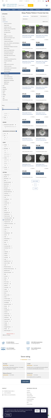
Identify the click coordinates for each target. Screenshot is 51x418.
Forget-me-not (8, 221)
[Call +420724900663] (4, 1)
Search (30, 5)
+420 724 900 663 (7, 393)
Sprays (6, 306)
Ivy (5, 250)
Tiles (4, 96)
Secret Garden (8, 300)
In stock (6, 113)
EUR (39, 1)
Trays (5, 62)
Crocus (6, 204)
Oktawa (6, 169)
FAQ (27, 402)
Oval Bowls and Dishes (8, 53)
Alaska (6, 145)
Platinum (6, 285)
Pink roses (7, 283)
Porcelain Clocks (7, 32)
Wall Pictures (6, 82)
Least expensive (34, 16)
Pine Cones (7, 282)
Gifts (4, 93)
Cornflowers (7, 199)
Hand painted (7, 238)
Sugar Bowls (6, 25)
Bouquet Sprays (8, 189)
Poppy (6, 289)
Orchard (6, 276)
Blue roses (7, 186)
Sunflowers (7, 317)
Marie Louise (7, 156)
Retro (6, 293)
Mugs (5, 34)
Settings (8, 415)
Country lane (7, 203)
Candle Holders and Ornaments (10, 68)
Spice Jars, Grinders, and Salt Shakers (11, 43)
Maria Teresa (7, 154)
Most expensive (44, 16)
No (5, 135)
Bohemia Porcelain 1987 (10, 124)
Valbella (6, 325)
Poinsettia (7, 287)
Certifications (29, 401)
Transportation (30, 396)
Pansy (6, 278)
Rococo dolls (7, 295)
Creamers (6, 57)
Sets (4, 16)
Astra (6, 146)
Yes (6, 133)
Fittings (4, 94)
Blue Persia (7, 184)
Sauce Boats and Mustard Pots (10, 59)
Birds (6, 180)
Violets (6, 328)
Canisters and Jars (7, 27)
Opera (6, 161)
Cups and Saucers (7, 69)
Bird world (7, 178)
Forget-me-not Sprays (9, 223)
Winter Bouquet (8, 330)
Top (36, 188)
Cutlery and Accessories (9, 64)
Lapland (6, 253)
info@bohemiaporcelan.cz (9, 391)
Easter (4, 91)
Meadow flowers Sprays (10, 268)
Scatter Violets (8, 298)
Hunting (4, 87)
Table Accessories (7, 66)
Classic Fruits (7, 195)
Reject (37, 411)
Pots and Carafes (7, 39)
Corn (6, 197)
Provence (7, 291)
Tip (5, 119)
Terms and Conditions (31, 397)
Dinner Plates (6, 75)
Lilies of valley (8, 263)
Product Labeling (30, 399)
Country (6, 201)
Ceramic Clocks (7, 30)
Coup (6, 152)
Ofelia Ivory (7, 160)
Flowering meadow (9, 218)
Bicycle (6, 176)
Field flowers (7, 214)
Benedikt (7, 148)
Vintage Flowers (8, 327)
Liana (6, 259)
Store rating (25, 356)
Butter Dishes (6, 48)
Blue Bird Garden (8, 182)
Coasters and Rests (8, 61)
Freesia (6, 225)
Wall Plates (6, 84)
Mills (6, 274)
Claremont (7, 193)
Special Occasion (8, 304)
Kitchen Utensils (7, 45)
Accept (43, 411)
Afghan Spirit (7, 174)
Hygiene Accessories (8, 36)
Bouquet (6, 188)
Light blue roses (8, 261)
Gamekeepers (8, 233)
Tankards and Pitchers (8, 41)
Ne (5, 139)
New (6, 117)
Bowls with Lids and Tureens (9, 55)
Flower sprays (8, 216)
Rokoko (6, 163)
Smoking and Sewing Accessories (10, 46)
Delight (6, 208)
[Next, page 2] (35, 185)
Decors (4, 18)
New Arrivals (5, 100)
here (24, 411)
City (6, 150)
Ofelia (6, 158)
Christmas (5, 89)
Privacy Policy (29, 404)
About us (27, 1)
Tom (6, 165)
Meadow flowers (8, 266)
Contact (21, 1)
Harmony (6, 240)
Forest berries (8, 220)
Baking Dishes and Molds (9, 80)
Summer (6, 312)
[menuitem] (3, 10)
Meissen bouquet (8, 272)
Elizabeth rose (8, 212)
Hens (6, 242)
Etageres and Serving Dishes (9, 29)
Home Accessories (8, 23)
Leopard (6, 255)
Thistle (6, 323)
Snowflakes (7, 302)
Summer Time (8, 315)
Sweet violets (7, 319)
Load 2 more (35, 181)
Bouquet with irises (9, 191)
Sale (3, 98)
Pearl (6, 280)
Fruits (6, 229)
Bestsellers (25, 19)
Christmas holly (8, 246)
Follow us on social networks (9, 395)
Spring (6, 308)
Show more (25, 381)
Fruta (6, 231)
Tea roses (7, 321)
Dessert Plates (7, 71)
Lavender (7, 257)
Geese (6, 235)
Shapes (4, 20)
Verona (6, 167)
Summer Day (7, 313)
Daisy (6, 206)
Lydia (6, 265)
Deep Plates (6, 73)
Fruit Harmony (8, 227)
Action (6, 115)
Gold (6, 236)
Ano (6, 137)
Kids (3, 85)
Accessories (5, 21)
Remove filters (10, 333)
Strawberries (7, 310)
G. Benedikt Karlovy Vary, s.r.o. (10, 127)
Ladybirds (7, 251)
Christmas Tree (8, 248)
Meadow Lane (7, 270)
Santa (6, 297)
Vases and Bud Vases (8, 77)
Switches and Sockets (8, 78)
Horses (6, 244)
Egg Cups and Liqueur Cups (9, 37)
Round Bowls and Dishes (9, 52)
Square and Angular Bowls (9, 50)
